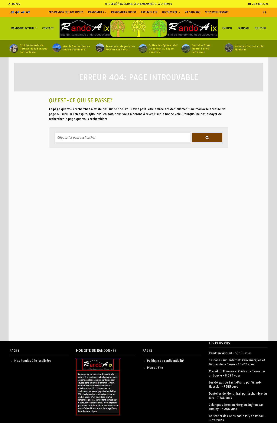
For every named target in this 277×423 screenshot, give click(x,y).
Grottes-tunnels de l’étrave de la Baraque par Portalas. (33, 48)
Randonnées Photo (123, 12)
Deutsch (260, 28)
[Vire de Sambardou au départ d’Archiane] (56, 47)
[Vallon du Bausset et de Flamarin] (229, 47)
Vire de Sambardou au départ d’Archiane (76, 48)
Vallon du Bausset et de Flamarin (249, 48)
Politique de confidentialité (165, 361)
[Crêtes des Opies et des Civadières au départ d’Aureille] (142, 48)
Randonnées (96, 12)
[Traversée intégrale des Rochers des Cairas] (100, 47)
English (227, 28)
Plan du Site (155, 368)
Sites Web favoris (216, 12)
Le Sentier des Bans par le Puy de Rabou (236, 416)
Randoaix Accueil (22, 28)
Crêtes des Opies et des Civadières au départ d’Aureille (163, 48)
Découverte (170, 12)
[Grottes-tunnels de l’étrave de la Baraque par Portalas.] (13, 48)
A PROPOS (14, 3)
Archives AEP (149, 12)
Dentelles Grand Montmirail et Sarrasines (201, 48)
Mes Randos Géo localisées (66, 12)
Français (243, 28)
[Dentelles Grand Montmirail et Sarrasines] (185, 48)
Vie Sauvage (192, 12)
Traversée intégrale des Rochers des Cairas (120, 48)
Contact (48, 28)
